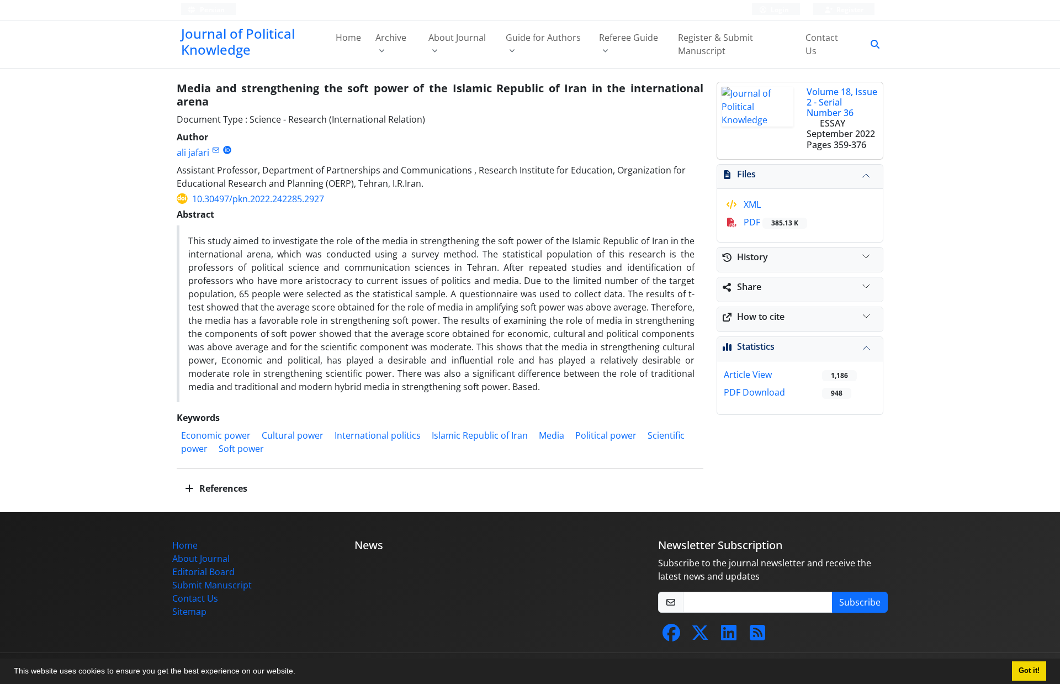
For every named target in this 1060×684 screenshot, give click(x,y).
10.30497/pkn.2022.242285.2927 (258, 199)
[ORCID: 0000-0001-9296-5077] (227, 150)
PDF (769, 222)
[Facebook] (671, 636)
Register (849, 9)
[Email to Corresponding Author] (215, 150)
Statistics (756, 346)
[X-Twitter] (700, 636)
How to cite (761, 317)
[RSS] (757, 636)
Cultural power (293, 435)
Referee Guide (628, 37)
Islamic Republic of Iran (480, 435)
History (752, 257)
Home (348, 37)
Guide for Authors (543, 37)
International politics (378, 435)
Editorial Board (203, 572)
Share (749, 287)
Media (551, 435)
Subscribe (860, 602)
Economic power (216, 435)
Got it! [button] (1029, 671)
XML (751, 204)
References (222, 488)
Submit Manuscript (212, 585)
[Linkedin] (729, 636)
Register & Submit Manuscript (715, 44)
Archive (390, 37)
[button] (299, 672)
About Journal (457, 37)
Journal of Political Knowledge (238, 41)
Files (746, 174)
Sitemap (189, 612)
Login (779, 9)
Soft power (241, 449)
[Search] (871, 44)
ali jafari (193, 152)
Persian (211, 9)
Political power (606, 435)
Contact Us (821, 44)
